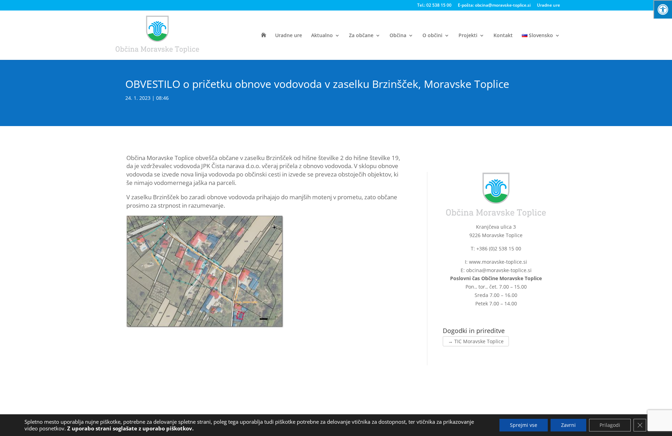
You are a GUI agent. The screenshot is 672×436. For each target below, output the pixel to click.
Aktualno (322, 36)
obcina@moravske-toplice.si (499, 270)
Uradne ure (548, 5)
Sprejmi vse (523, 425)
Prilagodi (610, 425)
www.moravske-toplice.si (498, 261)
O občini (432, 36)
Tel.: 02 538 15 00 (434, 5)
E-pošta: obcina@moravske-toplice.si (494, 5)
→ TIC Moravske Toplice (476, 341)
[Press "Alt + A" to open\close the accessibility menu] (662, 9)
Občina (398, 36)
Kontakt (503, 36)
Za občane (361, 36)
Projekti (467, 36)
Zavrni (568, 425)
